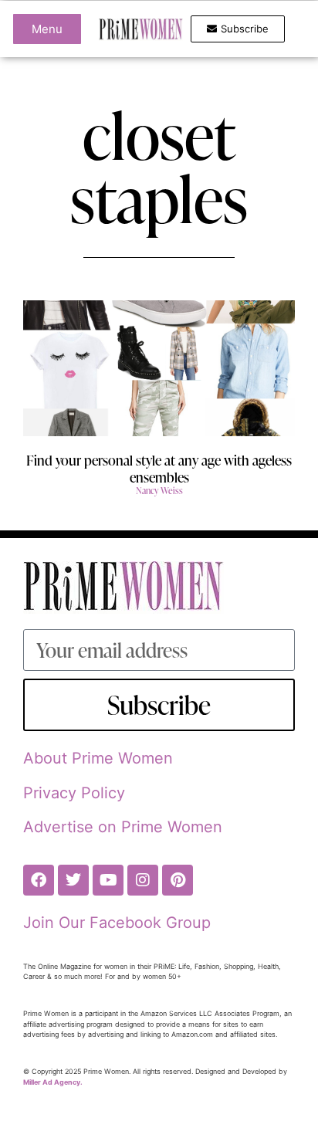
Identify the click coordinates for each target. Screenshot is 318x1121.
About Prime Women (98, 758)
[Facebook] (38, 880)
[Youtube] (108, 880)
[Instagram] (142, 880)
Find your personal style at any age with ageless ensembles (159, 468)
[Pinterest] (177, 880)
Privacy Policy (74, 793)
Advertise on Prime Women (122, 827)
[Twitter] (73, 880)
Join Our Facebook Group (117, 922)
